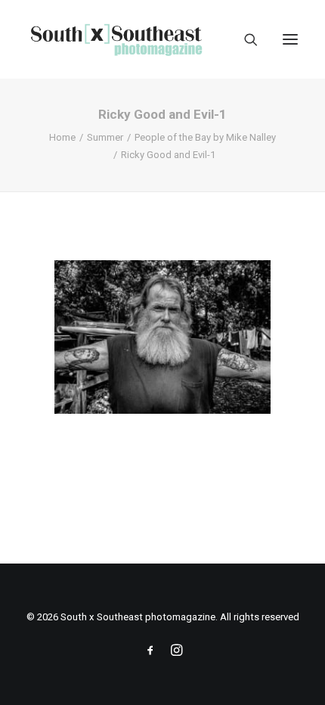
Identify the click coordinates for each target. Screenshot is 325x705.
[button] (290, 39)
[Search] (244, 39)
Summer (105, 137)
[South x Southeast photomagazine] (116, 39)
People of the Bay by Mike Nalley (205, 137)
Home (62, 137)
